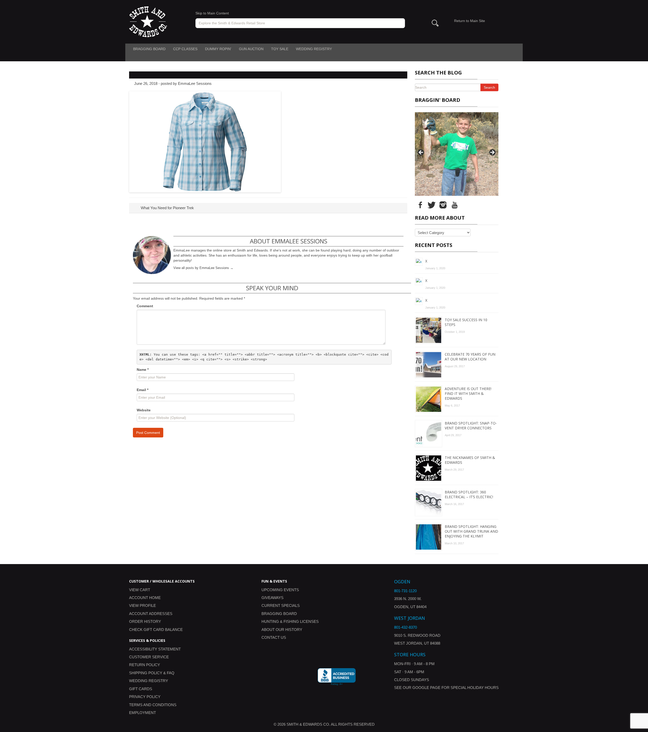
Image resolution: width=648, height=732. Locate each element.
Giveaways (272, 597)
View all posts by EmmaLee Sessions (203, 268)
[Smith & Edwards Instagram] (443, 205)
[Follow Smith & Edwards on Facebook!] (420, 205)
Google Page (426, 687)
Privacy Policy (144, 697)
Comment (145, 306)
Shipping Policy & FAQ (151, 673)
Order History (145, 621)
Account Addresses (150, 613)
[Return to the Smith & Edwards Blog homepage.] (148, 21)
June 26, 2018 (145, 83)
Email (142, 390)
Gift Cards (140, 689)
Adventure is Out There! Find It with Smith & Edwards (468, 393)
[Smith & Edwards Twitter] (432, 205)
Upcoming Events (280, 590)
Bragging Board (149, 49)
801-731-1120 (405, 591)
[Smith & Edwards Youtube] (454, 205)
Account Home (145, 597)
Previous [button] (421, 153)
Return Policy (144, 665)
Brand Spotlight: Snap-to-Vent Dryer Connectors (471, 425)
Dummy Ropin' (218, 49)
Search (489, 87)
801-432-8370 (405, 627)
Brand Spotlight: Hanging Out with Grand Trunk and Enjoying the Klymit (471, 531)
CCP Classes (185, 49)
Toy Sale (279, 49)
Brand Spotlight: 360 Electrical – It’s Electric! (469, 494)
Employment (142, 712)
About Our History (281, 629)
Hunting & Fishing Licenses (290, 621)
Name (143, 370)
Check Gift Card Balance (156, 629)
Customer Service (149, 657)
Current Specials (280, 605)
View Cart (139, 590)
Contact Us (273, 637)
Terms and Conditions (152, 705)
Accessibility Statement (155, 649)
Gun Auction (251, 49)
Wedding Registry (314, 49)
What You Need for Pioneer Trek (167, 208)
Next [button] (492, 153)
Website (144, 410)
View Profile (142, 605)
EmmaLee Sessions (195, 83)
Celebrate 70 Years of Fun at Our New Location (470, 356)
